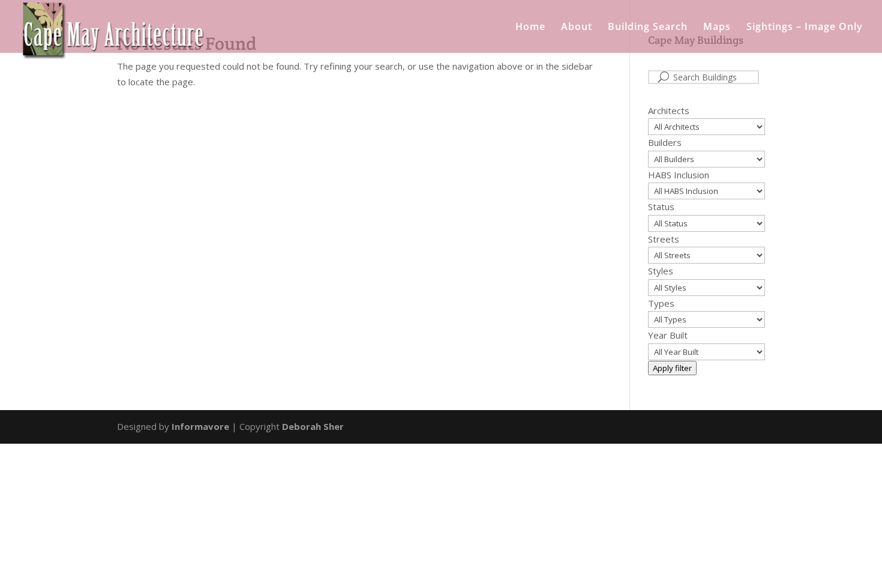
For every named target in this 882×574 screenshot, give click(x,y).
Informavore (200, 426)
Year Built (668, 335)
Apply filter (672, 368)
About (576, 27)
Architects (668, 110)
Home (530, 27)
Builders (665, 142)
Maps (717, 27)
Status (661, 207)
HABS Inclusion (678, 175)
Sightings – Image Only (804, 27)
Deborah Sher (313, 426)
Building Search (648, 27)
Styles (660, 271)
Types (661, 303)
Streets (663, 239)
